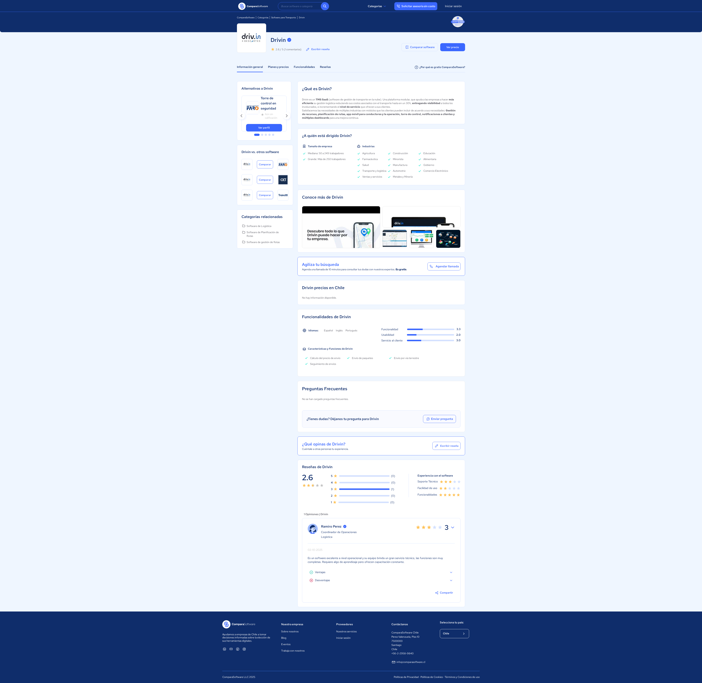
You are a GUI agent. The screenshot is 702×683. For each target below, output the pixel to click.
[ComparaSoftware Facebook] (237, 649)
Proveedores (344, 624)
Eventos (285, 644)
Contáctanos (399, 624)
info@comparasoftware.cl (411, 662)
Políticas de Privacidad (406, 677)
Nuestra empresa (292, 624)
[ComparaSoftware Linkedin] (224, 649)
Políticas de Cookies (431, 677)
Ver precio (452, 47)
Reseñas (325, 67)
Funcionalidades (304, 67)
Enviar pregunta (442, 419)
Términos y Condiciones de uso (462, 677)
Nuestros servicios (346, 631)
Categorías (375, 6)
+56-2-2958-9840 (402, 653)
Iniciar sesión (453, 6)
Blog (283, 637)
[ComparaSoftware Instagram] (244, 649)
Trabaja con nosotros (293, 650)
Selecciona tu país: (452, 622)
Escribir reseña (320, 49)
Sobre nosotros (290, 631)
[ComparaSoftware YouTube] (231, 649)
